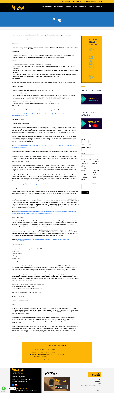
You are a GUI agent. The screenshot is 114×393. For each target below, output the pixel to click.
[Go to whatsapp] (4, 388)
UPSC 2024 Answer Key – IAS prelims (91, 76)
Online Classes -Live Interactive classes (90, 385)
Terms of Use (23, 388)
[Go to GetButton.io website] (3, 391)
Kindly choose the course (89, 159)
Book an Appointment (91, 1)
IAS (99, 388)
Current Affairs (71, 7)
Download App (78, 1)
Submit (85, 192)
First (82, 144)
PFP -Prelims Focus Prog (94, 379)
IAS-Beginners (47, 7)
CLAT (98, 390)
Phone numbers (86, 147)
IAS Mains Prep (58, 7)
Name (83, 139)
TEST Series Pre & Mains (95, 176)
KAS (99, 383)
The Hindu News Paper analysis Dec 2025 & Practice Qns (91, 64)
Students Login (66, 1)
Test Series (82, 7)
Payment (91, 7)
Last (89, 144)
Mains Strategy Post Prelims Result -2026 (92, 50)
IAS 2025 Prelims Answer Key (91, 71)
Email (83, 153)
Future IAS (97, 381)
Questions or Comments (88, 183)
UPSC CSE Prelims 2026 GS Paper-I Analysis (91, 57)
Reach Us (99, 7)
